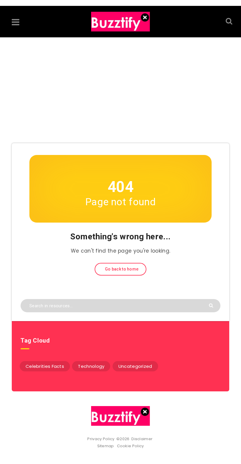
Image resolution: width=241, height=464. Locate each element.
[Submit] (212, 305)
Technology (91, 366)
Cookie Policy (130, 446)
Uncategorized (135, 366)
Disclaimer (142, 439)
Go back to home (121, 269)
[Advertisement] (120, 81)
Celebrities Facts (45, 366)
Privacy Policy (100, 439)
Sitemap (106, 446)
